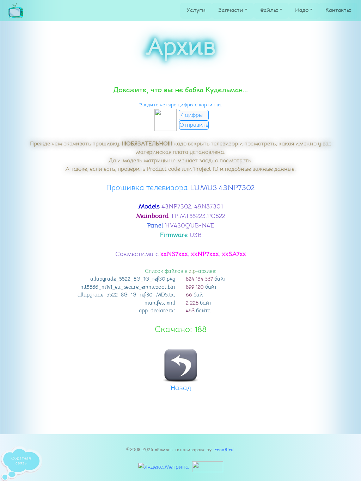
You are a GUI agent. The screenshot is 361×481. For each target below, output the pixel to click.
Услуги (196, 10)
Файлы (269, 10)
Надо (301, 10)
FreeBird (224, 449)
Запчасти (230, 10)
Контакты (338, 10)
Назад (180, 387)
